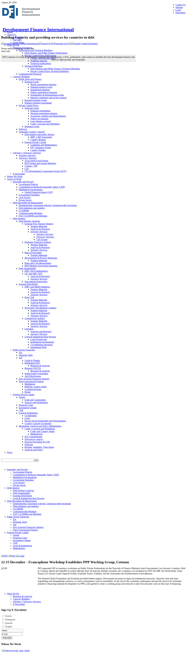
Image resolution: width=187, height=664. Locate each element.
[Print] (11, 556)
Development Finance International (38, 29)
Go (36, 460)
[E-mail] (20, 556)
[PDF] (4, 556)
